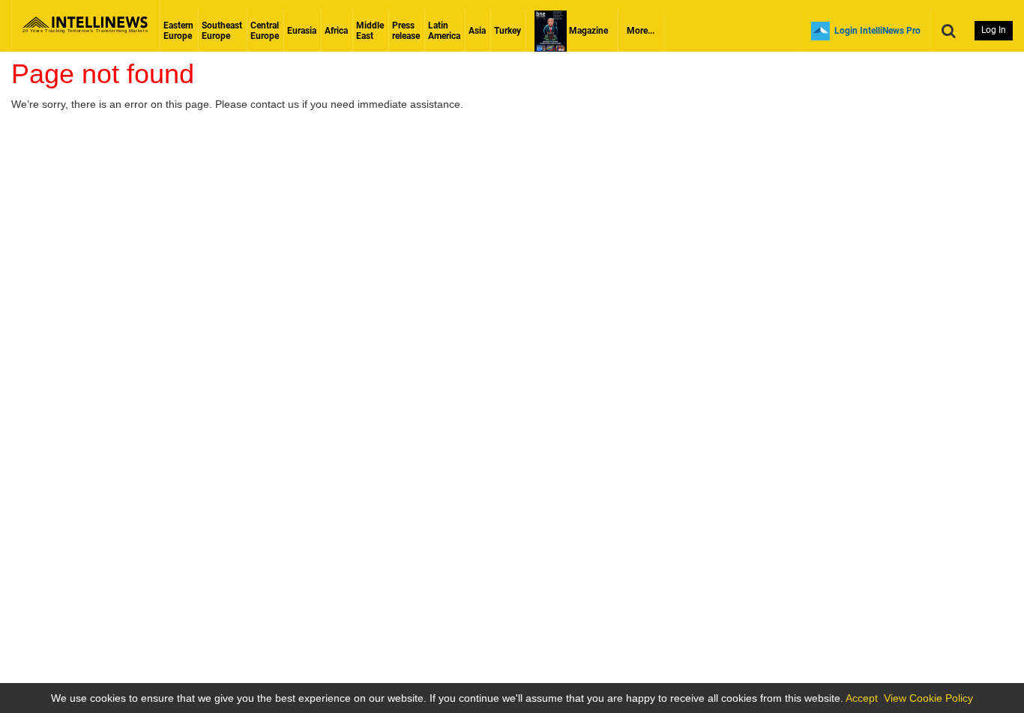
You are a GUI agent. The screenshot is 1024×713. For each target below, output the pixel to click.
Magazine (587, 30)
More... (640, 30)
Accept (862, 698)
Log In (993, 30)
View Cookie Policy (928, 698)
